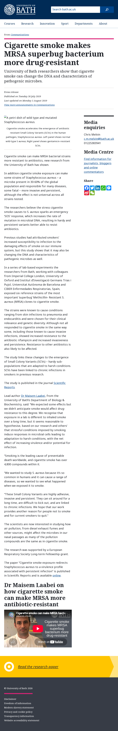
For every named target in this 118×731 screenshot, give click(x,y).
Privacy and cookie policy (18, 711)
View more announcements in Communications (29, 104)
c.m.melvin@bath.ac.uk (99, 139)
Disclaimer (10, 698)
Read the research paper (38, 666)
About (103, 23)
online (57, 575)
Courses (9, 23)
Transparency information (19, 716)
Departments (84, 23)
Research (27, 23)
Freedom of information (17, 703)
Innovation (47, 23)
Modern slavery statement (19, 707)
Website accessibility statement (21, 720)
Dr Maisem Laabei (33, 396)
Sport (65, 23)
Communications (20, 34)
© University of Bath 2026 (18, 688)
